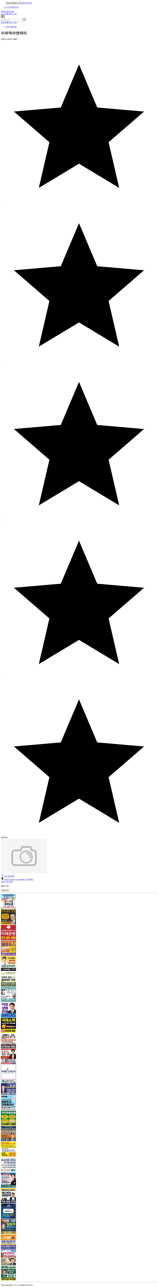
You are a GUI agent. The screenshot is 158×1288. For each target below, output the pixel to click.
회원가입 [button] (15, 7)
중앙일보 (7, 11)
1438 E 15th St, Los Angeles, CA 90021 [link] (18, 879)
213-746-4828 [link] (9, 876)
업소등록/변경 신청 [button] (9, 14)
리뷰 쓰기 (5, 890)
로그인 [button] (8, 7)
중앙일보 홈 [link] (27, 3)
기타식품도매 (11, 27)
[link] (79, 901)
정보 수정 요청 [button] (7, 882)
